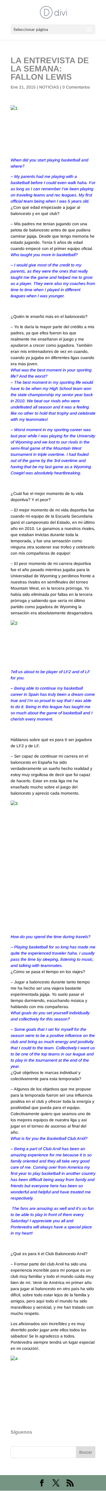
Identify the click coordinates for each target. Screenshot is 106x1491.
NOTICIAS (49, 87)
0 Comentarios (76, 87)
